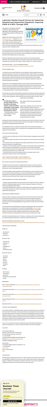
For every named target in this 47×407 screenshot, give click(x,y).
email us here (5, 347)
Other (3, 351)
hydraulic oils (36, 208)
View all (44, 1)
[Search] (38, 14)
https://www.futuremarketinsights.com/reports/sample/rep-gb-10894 (17, 66)
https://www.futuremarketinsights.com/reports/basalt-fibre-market (27, 303)
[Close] (22, 382)
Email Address (7, 396)
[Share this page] (44, 15)
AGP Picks (3, 1)
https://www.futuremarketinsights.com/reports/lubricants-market (16, 158)
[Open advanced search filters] (40, 14)
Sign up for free (12, 401)
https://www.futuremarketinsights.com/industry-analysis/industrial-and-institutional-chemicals (23, 222)
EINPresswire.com (7, 38)
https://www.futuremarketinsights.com (14, 339)
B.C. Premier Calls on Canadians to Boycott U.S (16, 1)
